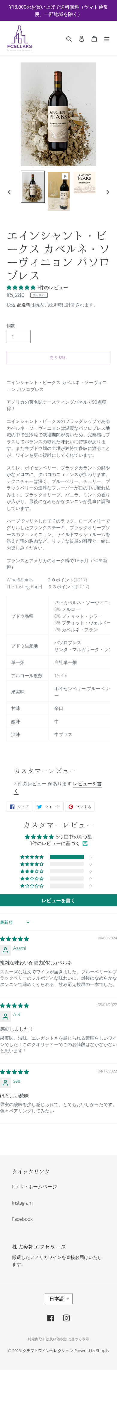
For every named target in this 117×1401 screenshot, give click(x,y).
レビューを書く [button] (58, 900)
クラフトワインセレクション (47, 1350)
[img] (14, 939)
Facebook (22, 1219)
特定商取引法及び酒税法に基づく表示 (58, 1339)
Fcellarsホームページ (34, 1186)
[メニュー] (106, 38)
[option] (33, 187)
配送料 (23, 305)
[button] (22, 287)
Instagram (22, 1202)
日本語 (57, 1298)
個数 (11, 325)
